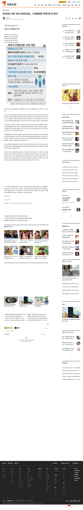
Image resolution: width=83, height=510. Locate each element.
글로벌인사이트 (29, 486)
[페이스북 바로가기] (67, 501)
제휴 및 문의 (10, 463)
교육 (11, 477)
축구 (63, 473)
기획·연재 (59, 5)
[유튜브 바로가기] (74, 501)
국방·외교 (4, 477)
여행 (47, 482)
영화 (47, 488)
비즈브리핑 (21, 486)
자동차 (20, 477)
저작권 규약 (76, 476)
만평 (55, 483)
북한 (3, 475)
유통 (20, 478)
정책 (20, 484)
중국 (28, 473)
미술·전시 (47, 475)
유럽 (28, 482)
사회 (38, 5)
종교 (47, 480)
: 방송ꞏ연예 (66, 261)
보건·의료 (12, 480)
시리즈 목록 (56, 471)
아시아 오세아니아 (30, 478)
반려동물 (47, 486)
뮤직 (63, 491)
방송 (63, 485)
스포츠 (72, 5)
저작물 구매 (76, 474)
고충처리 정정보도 (77, 478)
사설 (55, 477)
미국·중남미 (29, 480)
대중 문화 (47, 478)
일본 (28, 475)
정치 (35, 5)
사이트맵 (75, 480)
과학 (11, 478)
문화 (54, 5)
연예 (76, 5)
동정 (55, 492)
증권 (20, 480)
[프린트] (73, 18)
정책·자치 (50, 5)
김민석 (7, 18)
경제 (42, 5)
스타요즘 (64, 493)
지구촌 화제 (29, 484)
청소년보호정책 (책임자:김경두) (19, 500)
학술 (47, 473)
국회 (3, 473)
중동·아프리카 (29, 477)
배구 (63, 478)
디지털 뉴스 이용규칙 (29, 500)
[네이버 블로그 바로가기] (79, 501)
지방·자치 (39, 473)
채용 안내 (16, 463)
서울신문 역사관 (77, 470)
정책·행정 (39, 471)
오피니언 (64, 5)
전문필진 (56, 481)
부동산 (20, 473)
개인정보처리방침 (10, 500)
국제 (45, 5)
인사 (55, 490)
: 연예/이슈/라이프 (67, 332)
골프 (63, 475)
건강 (47, 484)
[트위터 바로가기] (69, 501)
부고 (55, 494)
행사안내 (4, 463)
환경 (11, 475)
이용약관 (4, 500)
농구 (63, 477)
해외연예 (64, 489)
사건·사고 (12, 471)
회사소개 (75, 468)
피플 (69, 5)
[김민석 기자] (4, 18)
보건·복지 (12, 482)
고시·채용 (39, 477)
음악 (47, 471)
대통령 (4, 471)
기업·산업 (20, 471)
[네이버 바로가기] (77, 501)
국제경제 (28, 471)
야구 (63, 471)
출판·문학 (47, 477)
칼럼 (55, 479)
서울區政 (39, 475)
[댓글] (79, 18)
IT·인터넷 (7, 10)
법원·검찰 (12, 473)
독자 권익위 (76, 472)
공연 (47, 490)
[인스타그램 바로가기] (72, 501)
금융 (20, 475)
